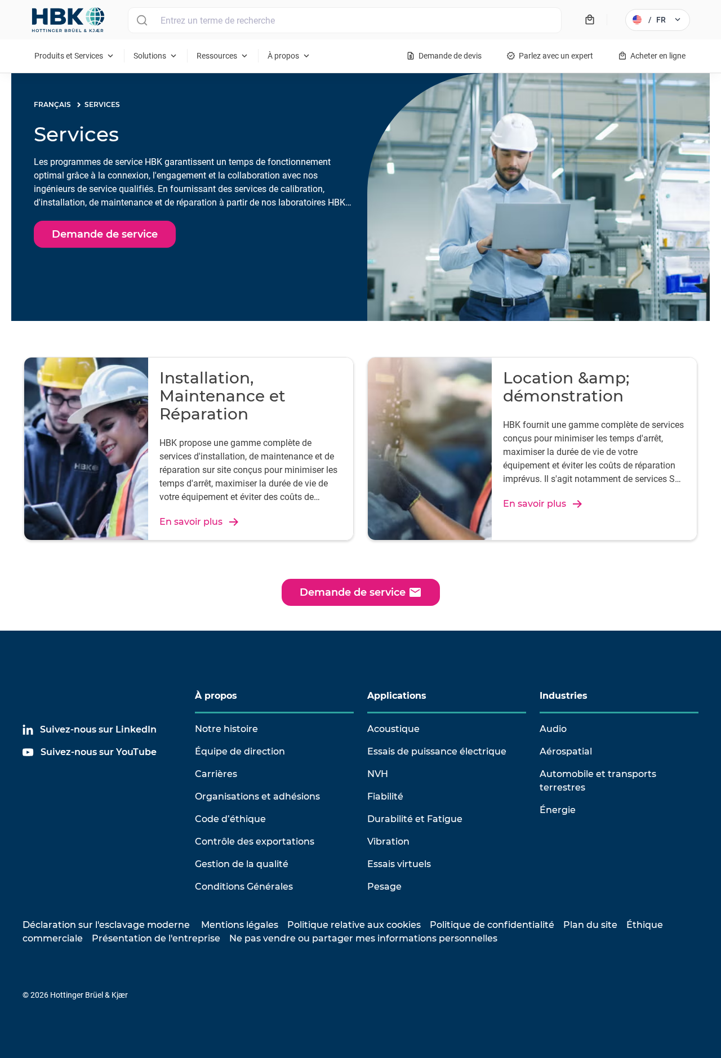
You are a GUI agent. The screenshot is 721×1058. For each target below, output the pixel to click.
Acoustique (393, 729)
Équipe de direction (240, 751)
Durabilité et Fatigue (414, 819)
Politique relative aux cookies (354, 924)
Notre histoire (226, 729)
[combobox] (345, 20)
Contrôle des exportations (254, 841)
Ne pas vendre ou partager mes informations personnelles (363, 938)
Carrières (216, 774)
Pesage (384, 886)
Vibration (388, 841)
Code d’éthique (230, 819)
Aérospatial (566, 751)
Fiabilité (385, 796)
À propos (216, 695)
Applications (396, 695)
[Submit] (141, 20)
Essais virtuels (399, 864)
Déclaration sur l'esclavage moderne (106, 924)
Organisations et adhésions (257, 796)
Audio (553, 729)
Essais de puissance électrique (436, 751)
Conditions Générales (244, 886)
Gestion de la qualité (241, 864)
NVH (377, 774)
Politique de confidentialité (492, 924)
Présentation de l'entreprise (156, 938)
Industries (564, 695)
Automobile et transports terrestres (598, 781)
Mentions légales (239, 924)
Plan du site (590, 924)
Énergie (558, 810)
